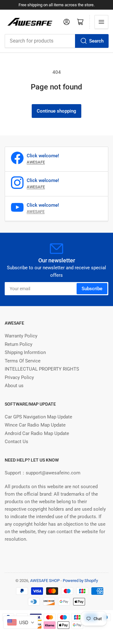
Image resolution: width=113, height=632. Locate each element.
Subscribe (92, 288)
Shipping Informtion (25, 352)
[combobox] (56, 41)
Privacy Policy (19, 377)
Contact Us (16, 441)
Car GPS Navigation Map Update (38, 417)
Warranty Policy (21, 336)
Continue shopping (56, 111)
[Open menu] (101, 22)
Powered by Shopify (80, 580)
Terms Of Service (22, 361)
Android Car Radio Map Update (37, 433)
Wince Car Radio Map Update (35, 425)
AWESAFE (36, 211)
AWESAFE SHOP (45, 580)
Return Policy (18, 344)
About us (14, 385)
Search (96, 41)
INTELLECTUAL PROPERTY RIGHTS (42, 369)
